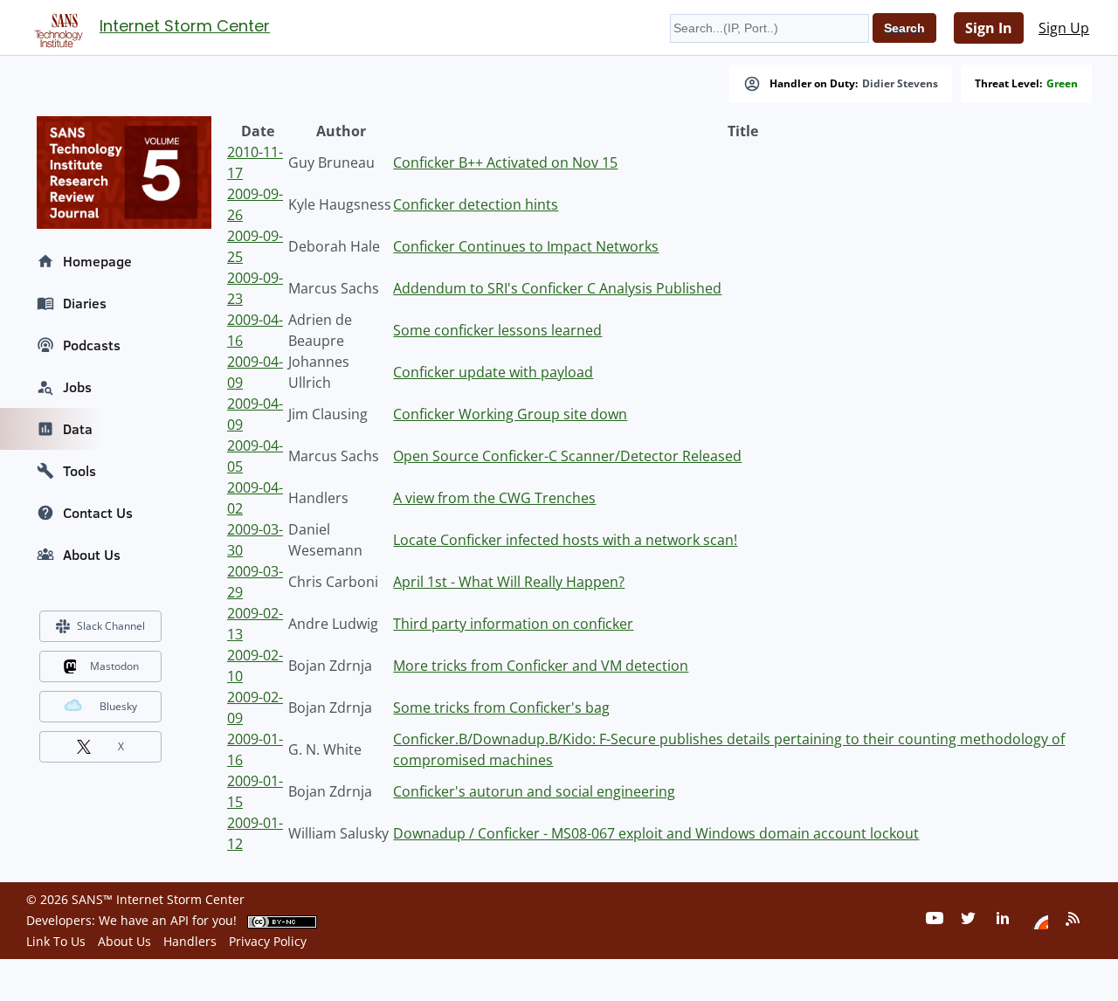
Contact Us (98, 512)
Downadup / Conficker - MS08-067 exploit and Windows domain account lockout (656, 833)
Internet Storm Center (185, 26)
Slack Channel (111, 625)
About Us (92, 554)
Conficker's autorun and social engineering (534, 791)
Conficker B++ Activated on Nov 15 (505, 162)
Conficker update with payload (493, 372)
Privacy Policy (268, 941)
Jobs (77, 387)
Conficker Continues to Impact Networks (526, 246)
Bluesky (118, 706)
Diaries (85, 303)
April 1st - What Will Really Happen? (509, 581)
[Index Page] (56, 27)
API (179, 920)
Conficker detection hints (475, 204)
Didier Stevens (900, 84)
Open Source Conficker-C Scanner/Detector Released (567, 456)
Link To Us (56, 941)
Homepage (97, 261)
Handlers (190, 941)
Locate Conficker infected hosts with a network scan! (565, 539)
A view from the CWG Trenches (494, 497)
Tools (79, 470)
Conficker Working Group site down (510, 414)
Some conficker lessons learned (497, 330)
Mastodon (114, 666)
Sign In (988, 28)
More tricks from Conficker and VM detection (540, 665)
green (1062, 84)
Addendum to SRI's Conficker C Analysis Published (557, 288)
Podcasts (92, 345)
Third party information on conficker (513, 623)
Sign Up (1064, 28)
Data (78, 428)
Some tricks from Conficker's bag (501, 707)
